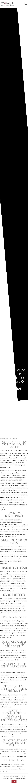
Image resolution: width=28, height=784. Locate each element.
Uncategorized (13, 438)
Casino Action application (11, 453)
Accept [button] (14, 781)
